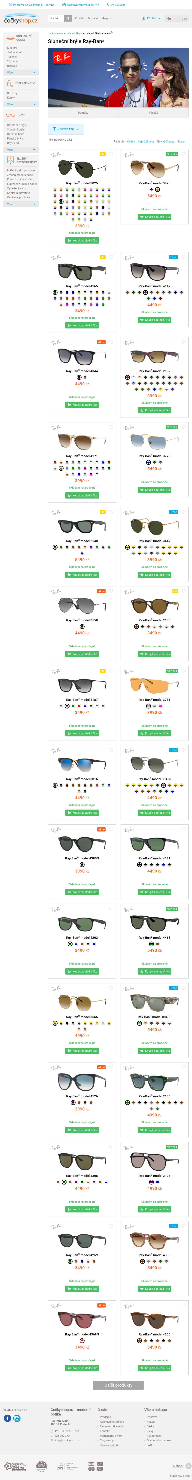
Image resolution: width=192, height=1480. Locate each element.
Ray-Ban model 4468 (154, 937)
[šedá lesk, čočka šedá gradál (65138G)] (67, 468)
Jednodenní (14, 52)
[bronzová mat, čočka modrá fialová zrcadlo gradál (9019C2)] (85, 189)
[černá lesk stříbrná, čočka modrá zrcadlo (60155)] (79, 474)
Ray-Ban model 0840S (154, 1017)
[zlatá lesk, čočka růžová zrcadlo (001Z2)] (151, 785)
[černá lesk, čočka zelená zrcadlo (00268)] (160, 791)
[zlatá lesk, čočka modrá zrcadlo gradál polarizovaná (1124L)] (103, 189)
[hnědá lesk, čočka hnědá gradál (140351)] (181, 1102)
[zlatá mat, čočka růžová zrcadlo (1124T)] (61, 195)
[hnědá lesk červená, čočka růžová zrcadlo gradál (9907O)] (97, 785)
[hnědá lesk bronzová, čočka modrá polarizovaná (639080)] (103, 462)
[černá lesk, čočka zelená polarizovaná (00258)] (73, 195)
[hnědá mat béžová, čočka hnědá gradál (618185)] (139, 377)
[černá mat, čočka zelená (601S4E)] (85, 791)
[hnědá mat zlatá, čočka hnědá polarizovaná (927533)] (79, 1029)
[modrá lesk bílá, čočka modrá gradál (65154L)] (97, 474)
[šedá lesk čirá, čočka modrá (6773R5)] (82, 553)
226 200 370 (62, 1435)
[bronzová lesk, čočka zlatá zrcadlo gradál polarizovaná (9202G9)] (97, 1023)
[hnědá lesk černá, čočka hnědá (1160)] (67, 785)
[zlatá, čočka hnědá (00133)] (55, 189)
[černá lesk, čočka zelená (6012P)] (109, 468)
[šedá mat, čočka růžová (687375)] (91, 304)
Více (10, 72)
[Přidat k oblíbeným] (111, 154)
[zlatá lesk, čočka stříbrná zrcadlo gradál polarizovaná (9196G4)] (109, 201)
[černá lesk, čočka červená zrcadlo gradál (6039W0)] (151, 865)
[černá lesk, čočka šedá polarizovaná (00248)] (151, 189)
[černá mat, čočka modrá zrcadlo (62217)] (145, 377)
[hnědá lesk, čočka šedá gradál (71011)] (76, 1261)
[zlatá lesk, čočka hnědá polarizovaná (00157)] (85, 195)
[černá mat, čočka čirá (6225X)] (85, 292)
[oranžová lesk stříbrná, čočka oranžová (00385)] (148, 706)
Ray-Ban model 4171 (82, 456)
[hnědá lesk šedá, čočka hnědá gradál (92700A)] (97, 207)
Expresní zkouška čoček (21, 184)
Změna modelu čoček (20, 175)
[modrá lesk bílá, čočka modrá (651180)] (79, 304)
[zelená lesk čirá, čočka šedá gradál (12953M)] (127, 1102)
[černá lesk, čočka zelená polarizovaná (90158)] (163, 383)
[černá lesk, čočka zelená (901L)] (169, 383)
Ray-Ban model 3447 (154, 541)
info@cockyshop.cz (67, 1440)
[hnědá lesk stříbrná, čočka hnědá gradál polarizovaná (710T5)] (73, 474)
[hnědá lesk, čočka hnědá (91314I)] (142, 791)
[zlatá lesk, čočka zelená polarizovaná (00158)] (73, 189)
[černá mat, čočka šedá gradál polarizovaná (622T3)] (103, 292)
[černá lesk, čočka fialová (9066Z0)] (73, 201)
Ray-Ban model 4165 (82, 286)
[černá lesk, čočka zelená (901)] (157, 383)
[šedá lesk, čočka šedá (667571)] (148, 1261)
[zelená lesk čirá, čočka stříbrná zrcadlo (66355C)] (139, 1023)
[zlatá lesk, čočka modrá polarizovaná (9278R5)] (85, 213)
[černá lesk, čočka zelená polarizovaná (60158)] (133, 292)
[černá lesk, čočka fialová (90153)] (151, 1182)
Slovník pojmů (109, 1445)
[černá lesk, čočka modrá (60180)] (175, 292)
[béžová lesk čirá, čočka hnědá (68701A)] (169, 1023)
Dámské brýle (15, 134)
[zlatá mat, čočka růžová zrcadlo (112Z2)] (169, 547)
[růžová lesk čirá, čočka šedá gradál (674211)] (73, 462)
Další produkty (118, 1385)
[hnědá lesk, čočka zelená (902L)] (142, 389)
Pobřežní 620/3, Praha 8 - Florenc (33, 5)
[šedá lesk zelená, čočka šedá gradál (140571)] (151, 1108)
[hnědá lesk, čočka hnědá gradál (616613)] (145, 1341)
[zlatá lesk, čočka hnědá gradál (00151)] (61, 189)
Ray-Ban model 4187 (82, 700)
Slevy (150, 1431)
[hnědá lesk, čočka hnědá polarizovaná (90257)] (175, 383)
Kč (82, 226)
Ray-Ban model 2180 (154, 620)
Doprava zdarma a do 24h (83, 5)
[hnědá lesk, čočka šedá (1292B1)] (133, 1102)
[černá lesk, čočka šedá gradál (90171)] (175, 1102)
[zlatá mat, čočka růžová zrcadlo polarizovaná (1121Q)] (97, 195)
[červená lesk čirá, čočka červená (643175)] (82, 1341)
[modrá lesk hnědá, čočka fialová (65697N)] (163, 865)
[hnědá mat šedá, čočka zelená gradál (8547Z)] (85, 298)
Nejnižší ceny (146, 141)
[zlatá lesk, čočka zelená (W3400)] (91, 207)
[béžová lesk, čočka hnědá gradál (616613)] (154, 626)
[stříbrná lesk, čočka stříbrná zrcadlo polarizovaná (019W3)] (85, 219)
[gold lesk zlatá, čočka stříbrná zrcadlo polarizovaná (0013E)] (109, 207)
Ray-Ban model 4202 (82, 937)
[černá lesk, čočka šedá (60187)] (163, 292)
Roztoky (12, 93)
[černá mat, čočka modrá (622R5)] (154, 389)
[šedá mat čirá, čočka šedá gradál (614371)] (133, 377)
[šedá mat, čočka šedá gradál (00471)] (163, 785)
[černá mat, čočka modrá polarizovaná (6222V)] (67, 292)
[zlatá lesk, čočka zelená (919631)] (85, 1023)
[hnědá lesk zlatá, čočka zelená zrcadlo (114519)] (73, 785)
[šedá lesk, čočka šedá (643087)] (160, 626)
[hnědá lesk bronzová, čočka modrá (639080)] (85, 706)
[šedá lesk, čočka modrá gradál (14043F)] (157, 1108)
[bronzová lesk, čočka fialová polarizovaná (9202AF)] (148, 791)
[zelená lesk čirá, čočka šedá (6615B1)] (97, 547)
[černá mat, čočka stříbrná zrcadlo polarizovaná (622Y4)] (85, 304)
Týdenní (12, 56)
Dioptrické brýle (17, 125)
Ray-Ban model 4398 (154, 1255)
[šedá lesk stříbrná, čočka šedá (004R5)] (73, 219)
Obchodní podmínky (159, 1440)
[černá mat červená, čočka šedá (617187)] (151, 292)
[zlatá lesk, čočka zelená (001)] (109, 195)
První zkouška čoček (20, 179)
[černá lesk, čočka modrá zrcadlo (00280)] (166, 791)
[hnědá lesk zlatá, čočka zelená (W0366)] (79, 785)
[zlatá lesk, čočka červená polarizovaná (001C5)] (73, 213)
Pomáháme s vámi (111, 1435)
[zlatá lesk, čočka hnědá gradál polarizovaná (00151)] (157, 189)
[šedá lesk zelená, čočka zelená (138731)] (109, 547)
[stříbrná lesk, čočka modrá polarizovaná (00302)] (67, 207)
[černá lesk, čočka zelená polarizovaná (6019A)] (139, 865)
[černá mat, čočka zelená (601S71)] (82, 865)
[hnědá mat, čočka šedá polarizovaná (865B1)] (148, 389)
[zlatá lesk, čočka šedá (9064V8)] (67, 201)
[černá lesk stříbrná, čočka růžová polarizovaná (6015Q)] (91, 474)
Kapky (11, 97)
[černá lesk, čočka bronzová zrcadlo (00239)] (154, 791)
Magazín (106, 18)
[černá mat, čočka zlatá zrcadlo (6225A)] (79, 292)
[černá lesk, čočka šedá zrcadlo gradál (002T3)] (82, 626)
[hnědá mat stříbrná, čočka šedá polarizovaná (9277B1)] (85, 1029)
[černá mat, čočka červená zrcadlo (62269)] (163, 377)
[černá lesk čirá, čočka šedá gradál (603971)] (181, 292)
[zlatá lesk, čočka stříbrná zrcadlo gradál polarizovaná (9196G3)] (103, 201)
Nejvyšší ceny (165, 141)
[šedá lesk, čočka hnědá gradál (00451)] (55, 195)
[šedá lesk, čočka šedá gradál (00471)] (73, 207)
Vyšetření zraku (16, 188)
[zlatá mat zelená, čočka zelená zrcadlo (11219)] (85, 201)
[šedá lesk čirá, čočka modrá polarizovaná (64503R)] (169, 377)
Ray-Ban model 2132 (154, 371)
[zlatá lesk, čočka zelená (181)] (91, 195)
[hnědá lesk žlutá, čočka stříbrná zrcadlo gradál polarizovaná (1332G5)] (85, 547)
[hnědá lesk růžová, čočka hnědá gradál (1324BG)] (169, 1102)
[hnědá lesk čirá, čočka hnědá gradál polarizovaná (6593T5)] (97, 706)
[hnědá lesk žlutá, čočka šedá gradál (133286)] (157, 1102)
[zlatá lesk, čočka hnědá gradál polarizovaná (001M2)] (91, 213)
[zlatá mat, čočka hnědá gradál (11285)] (55, 201)
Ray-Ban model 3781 (154, 700)
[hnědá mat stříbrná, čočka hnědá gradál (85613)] (61, 706)
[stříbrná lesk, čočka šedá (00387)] (154, 706)
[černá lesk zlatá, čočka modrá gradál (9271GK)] (103, 207)
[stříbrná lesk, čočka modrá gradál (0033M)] (172, 791)
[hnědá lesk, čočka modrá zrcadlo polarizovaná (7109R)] (76, 944)
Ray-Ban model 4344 (82, 371)
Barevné (12, 65)
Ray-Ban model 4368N (82, 1334)
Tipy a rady (106, 1440)
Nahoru (178, 1466)
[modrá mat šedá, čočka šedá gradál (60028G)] (97, 468)
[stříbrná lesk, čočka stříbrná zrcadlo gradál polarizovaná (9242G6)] (103, 1023)
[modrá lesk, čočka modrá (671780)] (154, 298)
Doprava (93, 18)
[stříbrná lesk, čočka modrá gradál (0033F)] (109, 189)
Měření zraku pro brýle (21, 170)
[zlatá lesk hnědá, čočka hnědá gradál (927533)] (175, 553)
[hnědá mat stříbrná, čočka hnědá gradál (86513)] (85, 474)
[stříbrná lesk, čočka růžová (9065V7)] (133, 553)
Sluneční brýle (16, 129)
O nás (102, 1409)
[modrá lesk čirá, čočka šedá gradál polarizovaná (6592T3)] (91, 706)
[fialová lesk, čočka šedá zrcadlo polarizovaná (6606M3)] (175, 377)
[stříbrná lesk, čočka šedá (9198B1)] (145, 553)
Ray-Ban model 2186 (154, 1096)
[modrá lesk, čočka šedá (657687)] (94, 1182)
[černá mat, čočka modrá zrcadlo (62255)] (73, 292)
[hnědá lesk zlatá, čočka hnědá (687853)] (79, 791)
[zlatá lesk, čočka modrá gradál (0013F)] (97, 189)
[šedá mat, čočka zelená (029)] (157, 547)
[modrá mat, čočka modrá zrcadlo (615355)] (94, 944)
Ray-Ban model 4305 (154, 1334)
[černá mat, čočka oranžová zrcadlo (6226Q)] (97, 292)
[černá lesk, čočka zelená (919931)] (151, 553)
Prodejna (105, 1417)
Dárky (150, 1426)
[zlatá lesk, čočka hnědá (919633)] (91, 1023)
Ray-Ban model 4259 (82, 1255)
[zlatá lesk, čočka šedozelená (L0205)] (79, 195)
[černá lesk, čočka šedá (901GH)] (166, 1261)
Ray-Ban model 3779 (154, 456)
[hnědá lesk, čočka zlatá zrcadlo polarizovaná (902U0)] (160, 389)
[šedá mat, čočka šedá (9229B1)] (157, 553)
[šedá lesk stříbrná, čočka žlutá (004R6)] (79, 219)
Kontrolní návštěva (18, 193)
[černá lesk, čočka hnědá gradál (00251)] (61, 207)
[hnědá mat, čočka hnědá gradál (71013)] (67, 298)
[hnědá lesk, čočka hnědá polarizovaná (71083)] (148, 626)
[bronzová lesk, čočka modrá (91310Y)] (136, 791)
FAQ (149, 1445)
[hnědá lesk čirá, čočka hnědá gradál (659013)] (91, 462)
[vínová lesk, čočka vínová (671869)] (160, 298)
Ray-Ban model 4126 (82, 1096)
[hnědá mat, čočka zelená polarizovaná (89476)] (151, 383)
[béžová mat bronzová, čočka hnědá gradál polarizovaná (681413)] (61, 462)
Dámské (83, 112)
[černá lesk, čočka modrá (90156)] (157, 1182)
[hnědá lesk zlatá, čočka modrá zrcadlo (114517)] (85, 785)
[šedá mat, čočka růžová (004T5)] (145, 547)
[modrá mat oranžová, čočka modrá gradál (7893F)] (133, 383)
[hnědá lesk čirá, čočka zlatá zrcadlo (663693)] (145, 1023)
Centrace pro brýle (18, 197)
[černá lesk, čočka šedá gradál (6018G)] (88, 944)
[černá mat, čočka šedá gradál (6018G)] (61, 292)
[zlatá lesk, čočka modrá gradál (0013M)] (55, 207)
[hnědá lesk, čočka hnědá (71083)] (169, 1341)
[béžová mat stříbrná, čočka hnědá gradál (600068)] (67, 474)
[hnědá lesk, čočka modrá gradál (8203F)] (139, 383)
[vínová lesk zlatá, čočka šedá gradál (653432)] (85, 377)
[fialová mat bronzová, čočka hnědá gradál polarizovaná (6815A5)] (55, 462)
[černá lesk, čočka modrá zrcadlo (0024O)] (139, 547)
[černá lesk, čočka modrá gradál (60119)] (82, 1261)
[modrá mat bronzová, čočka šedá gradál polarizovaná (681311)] (67, 462)
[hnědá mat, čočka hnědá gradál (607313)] (82, 944)
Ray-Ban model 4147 (154, 286)
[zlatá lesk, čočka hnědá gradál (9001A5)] (175, 547)
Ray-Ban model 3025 (82, 183)
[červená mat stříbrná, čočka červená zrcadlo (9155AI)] (91, 201)
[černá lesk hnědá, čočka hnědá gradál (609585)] (139, 292)
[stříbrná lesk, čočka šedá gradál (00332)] (103, 213)
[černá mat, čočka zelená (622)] (151, 377)
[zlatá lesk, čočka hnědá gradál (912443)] (175, 785)
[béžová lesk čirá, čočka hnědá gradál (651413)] (61, 468)
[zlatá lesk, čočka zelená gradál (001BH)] (163, 553)
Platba (151, 1421)
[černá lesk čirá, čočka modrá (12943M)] (163, 1102)
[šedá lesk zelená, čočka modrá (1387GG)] (103, 547)
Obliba (131, 141)
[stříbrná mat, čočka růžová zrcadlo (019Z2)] (91, 189)
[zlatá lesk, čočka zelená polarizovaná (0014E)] (79, 213)
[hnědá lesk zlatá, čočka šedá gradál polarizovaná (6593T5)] (79, 468)
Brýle (22, 115)
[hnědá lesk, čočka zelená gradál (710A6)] (91, 1102)
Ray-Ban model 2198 (154, 1176)
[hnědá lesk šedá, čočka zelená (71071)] (73, 468)
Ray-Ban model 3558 (82, 620)
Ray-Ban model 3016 (82, 779)
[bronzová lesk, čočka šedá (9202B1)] (79, 207)
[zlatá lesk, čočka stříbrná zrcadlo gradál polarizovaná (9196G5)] (97, 201)
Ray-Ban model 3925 (154, 183)
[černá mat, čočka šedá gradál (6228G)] (67, 706)
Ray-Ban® (13, 143)
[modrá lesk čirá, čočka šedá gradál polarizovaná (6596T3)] (55, 298)
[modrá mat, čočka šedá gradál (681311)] (73, 304)
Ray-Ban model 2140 (82, 541)
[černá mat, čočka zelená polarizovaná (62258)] (157, 377)
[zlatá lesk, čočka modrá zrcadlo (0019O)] (145, 785)
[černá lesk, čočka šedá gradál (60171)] (145, 865)
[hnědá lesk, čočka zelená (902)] (181, 383)
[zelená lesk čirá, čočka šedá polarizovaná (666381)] (103, 706)
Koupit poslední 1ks (84, 240)
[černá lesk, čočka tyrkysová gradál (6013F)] (73, 1102)
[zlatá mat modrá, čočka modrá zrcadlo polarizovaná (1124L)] (163, 547)
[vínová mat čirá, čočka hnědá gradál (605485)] (127, 377)
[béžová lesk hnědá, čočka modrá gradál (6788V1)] (166, 626)
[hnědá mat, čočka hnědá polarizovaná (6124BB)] (157, 944)
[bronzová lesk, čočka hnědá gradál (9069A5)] (169, 785)
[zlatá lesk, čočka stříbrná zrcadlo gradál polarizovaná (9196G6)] (85, 207)
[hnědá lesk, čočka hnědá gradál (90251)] (79, 547)
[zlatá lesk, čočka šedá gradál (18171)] (67, 213)
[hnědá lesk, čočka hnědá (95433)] (157, 1023)
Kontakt (80, 18)
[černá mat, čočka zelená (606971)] (70, 944)
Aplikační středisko (112, 1421)
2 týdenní (12, 61)
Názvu (180, 141)
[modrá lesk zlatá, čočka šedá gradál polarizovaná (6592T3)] (79, 462)
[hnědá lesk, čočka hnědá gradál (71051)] (127, 292)
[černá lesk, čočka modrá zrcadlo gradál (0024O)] (97, 213)
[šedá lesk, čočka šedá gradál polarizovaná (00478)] (67, 195)
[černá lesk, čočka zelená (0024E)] (154, 462)
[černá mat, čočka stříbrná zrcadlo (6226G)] (91, 292)
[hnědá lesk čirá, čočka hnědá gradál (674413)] (85, 462)
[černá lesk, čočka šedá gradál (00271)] (73, 1023)
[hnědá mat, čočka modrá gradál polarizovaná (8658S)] (97, 298)
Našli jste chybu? (181, 1475)
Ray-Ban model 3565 (82, 1017)
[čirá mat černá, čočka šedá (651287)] (109, 292)
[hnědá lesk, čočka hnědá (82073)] (100, 1182)
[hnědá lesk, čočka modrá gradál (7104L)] (172, 626)
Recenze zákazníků (112, 1426)
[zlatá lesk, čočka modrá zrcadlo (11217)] (91, 219)
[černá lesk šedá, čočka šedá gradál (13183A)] (139, 1102)
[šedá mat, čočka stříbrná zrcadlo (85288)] (79, 298)
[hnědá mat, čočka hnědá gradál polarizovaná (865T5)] (91, 298)
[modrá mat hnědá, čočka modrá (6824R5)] (172, 389)
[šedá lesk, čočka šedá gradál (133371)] (151, 1102)
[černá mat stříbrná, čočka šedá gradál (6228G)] (103, 468)
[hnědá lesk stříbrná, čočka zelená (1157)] (91, 785)
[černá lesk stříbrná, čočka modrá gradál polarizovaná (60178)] (79, 377)
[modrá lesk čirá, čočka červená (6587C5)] (91, 547)
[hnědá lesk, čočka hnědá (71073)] (136, 626)
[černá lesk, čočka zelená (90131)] (145, 1102)
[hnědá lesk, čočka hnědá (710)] (127, 383)
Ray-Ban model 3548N (155, 779)
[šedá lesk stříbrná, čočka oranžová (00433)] (109, 213)
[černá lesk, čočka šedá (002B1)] (160, 462)
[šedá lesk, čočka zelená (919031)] (61, 213)
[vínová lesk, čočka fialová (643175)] (76, 1182)
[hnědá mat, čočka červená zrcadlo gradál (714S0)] (73, 298)
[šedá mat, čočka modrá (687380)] (97, 304)
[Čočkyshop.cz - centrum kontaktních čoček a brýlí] (20, 18)
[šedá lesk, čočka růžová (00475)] (160, 706)
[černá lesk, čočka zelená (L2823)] (61, 201)
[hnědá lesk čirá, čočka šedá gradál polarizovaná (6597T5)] (61, 298)
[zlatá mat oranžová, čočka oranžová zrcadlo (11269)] (79, 201)
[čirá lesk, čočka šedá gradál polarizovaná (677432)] (166, 389)
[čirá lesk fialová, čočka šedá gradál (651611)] (55, 468)
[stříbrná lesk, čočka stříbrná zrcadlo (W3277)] (79, 189)
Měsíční (12, 47)
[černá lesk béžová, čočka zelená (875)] (145, 383)
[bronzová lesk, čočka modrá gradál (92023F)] (169, 553)
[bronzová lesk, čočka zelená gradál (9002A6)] (181, 547)
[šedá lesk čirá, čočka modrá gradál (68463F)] (163, 1023)
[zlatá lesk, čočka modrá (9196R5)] (139, 553)
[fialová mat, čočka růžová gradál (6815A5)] (67, 304)
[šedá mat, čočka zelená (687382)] (103, 304)
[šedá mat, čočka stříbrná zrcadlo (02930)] (55, 213)
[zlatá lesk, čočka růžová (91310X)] (181, 785)
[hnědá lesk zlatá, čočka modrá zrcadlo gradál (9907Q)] (55, 785)
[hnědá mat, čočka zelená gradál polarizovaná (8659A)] (103, 298)
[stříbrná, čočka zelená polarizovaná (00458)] (67, 189)
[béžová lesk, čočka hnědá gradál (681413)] (61, 304)
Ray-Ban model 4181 (154, 858)
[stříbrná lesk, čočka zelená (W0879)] (103, 195)
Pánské (153, 112)
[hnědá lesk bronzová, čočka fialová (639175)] (85, 468)
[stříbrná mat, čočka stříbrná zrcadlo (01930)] (151, 547)
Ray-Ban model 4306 (82, 1176)
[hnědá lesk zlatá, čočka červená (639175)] (79, 706)
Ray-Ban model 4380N (82, 858)
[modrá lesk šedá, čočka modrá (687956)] (109, 785)
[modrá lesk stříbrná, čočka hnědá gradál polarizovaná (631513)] (109, 462)
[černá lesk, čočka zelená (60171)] (55, 292)
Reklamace (154, 1435)
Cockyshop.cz (55, 33)
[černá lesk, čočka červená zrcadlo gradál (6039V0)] (157, 865)
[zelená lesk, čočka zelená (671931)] (148, 298)
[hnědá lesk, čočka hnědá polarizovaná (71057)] (157, 292)
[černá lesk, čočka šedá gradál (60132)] (145, 292)
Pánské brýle (15, 138)
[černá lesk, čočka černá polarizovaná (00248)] (67, 1023)
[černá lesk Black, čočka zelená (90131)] (151, 1023)
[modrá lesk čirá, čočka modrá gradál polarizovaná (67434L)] (97, 462)
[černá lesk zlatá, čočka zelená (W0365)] (61, 785)
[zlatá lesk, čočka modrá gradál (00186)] (61, 1023)
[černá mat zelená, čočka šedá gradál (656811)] (169, 292)
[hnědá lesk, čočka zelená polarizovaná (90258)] (136, 389)
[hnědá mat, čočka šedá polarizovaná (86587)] (109, 298)
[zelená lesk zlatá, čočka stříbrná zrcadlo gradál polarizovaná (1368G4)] (103, 785)
